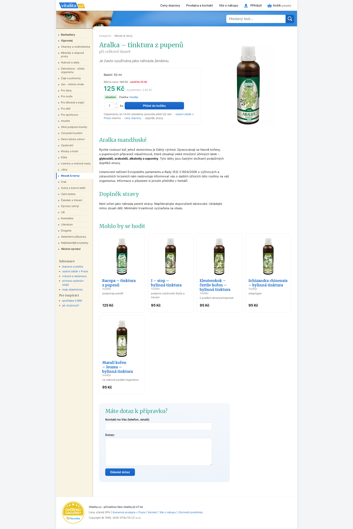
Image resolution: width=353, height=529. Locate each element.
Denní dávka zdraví (72, 139)
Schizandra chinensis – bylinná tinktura (268, 284)
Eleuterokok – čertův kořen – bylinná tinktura (215, 286)
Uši (63, 212)
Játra (64, 169)
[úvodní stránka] (72, 5)
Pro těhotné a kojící (72, 102)
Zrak (64, 181)
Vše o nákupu (228, 5)
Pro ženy (66, 90)
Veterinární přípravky (73, 236)
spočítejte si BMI (72, 300)
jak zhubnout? (70, 305)
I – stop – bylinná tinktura (166, 284)
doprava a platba (72, 266)
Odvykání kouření (71, 133)
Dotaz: (110, 435)
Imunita (65, 120)
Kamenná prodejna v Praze (129, 512)
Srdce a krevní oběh (73, 187)
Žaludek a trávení (71, 200)
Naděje (134, 97)
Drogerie (66, 230)
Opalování (67, 145)
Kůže (64, 157)
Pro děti (65, 108)
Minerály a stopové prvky (72, 54)
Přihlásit (256, 5)
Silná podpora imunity (74, 126)
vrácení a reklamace (74, 276)
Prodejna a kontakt (199, 5)
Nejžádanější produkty (74, 242)
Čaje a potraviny (71, 78)
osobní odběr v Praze (75, 271)
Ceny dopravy (170, 5)
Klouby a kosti (69, 151)
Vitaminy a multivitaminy (75, 46)
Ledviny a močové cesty (76, 163)
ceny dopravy (133, 118)
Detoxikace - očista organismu (72, 70)
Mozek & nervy (124, 35)
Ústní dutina (68, 194)
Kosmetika (67, 218)
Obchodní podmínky (190, 512)
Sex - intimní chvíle (72, 84)
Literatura (67, 224)
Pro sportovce (69, 114)
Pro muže (66, 96)
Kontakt (152, 512)
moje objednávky (72, 289)
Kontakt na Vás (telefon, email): (127, 419)
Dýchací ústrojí (70, 206)
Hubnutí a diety (70, 62)
